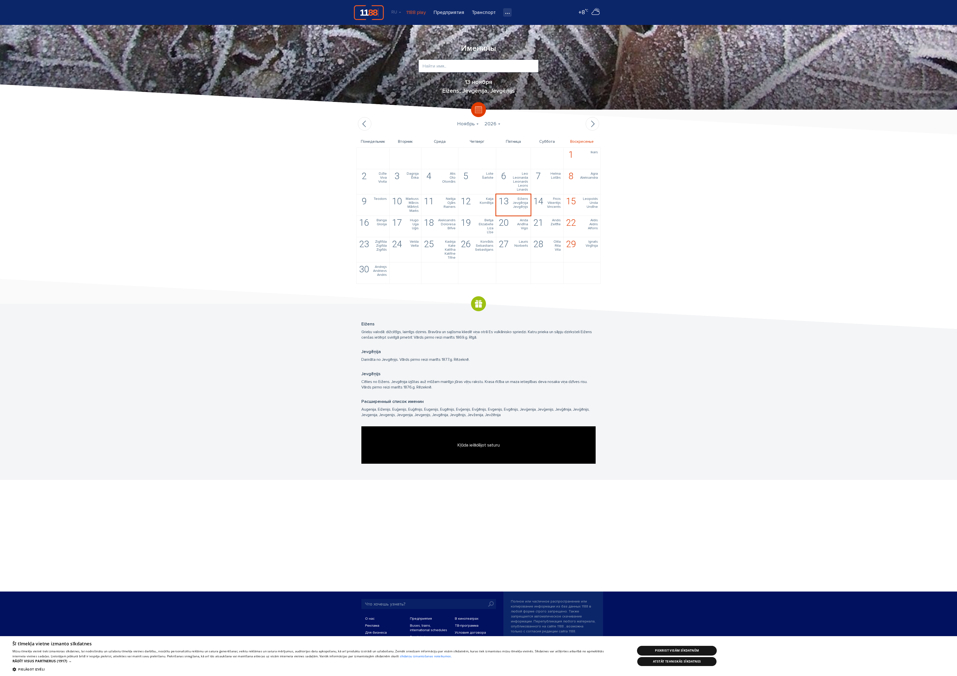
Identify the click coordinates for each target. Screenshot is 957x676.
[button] (314, 661)
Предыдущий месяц (364, 124)
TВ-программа (466, 625)
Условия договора (470, 632)
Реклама (372, 625)
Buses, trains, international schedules (428, 627)
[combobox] (478, 66)
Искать (491, 604)
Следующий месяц (592, 124)
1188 (369, 12)
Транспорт (484, 12)
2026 (491, 124)
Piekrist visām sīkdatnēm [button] (677, 650)
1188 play (416, 12)
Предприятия (448, 12)
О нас (370, 618)
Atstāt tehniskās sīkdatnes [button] (677, 661)
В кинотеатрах (466, 618)
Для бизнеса (376, 632)
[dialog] (478, 656)
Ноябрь (466, 124)
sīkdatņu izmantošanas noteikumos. (426, 656)
